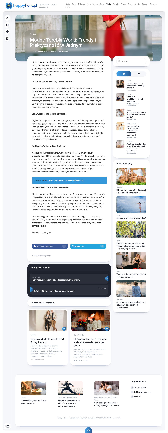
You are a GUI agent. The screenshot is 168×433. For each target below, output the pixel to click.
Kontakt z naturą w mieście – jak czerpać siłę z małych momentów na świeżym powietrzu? (130, 246)
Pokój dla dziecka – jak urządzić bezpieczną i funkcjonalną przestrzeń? (136, 147)
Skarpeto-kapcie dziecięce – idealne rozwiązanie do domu (90, 342)
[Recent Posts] (123, 73)
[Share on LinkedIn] (7, 39)
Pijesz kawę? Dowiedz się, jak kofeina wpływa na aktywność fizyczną (69, 403)
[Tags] (138, 73)
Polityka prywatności (142, 392)
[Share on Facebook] (7, 25)
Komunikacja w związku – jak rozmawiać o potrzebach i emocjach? (133, 130)
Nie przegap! (62, 397)
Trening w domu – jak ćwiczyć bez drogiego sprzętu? (136, 85)
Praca (123, 4)
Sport (130, 4)
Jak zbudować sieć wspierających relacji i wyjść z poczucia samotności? (131, 305)
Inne (89, 4)
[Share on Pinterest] (7, 32)
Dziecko (81, 4)
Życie (68, 7)
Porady (116, 4)
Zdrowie (153, 4)
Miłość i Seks (98, 4)
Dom (74, 4)
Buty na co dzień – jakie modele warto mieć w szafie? (136, 114)
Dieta (68, 4)
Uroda (137, 4)
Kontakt (137, 396)
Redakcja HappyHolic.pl (44, 51)
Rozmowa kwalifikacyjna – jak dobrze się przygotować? (135, 100)
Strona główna (140, 387)
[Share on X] (7, 18)
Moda (108, 4)
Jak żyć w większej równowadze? (131, 218)
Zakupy (145, 4)
